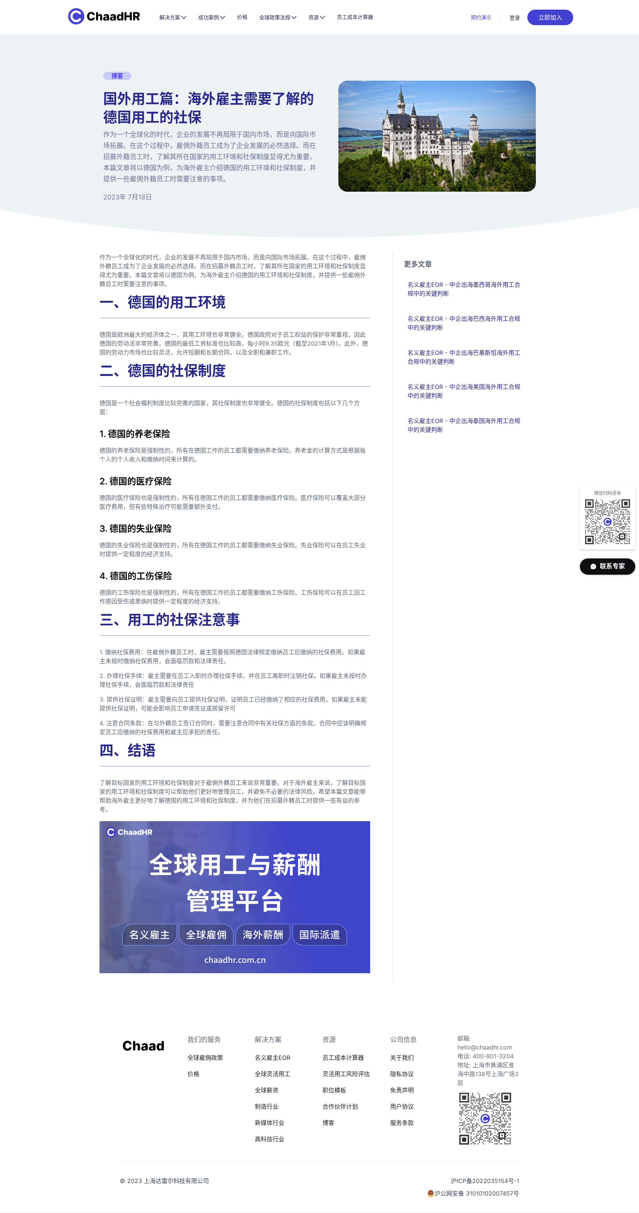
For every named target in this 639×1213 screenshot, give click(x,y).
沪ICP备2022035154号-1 (485, 1181)
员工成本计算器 (355, 17)
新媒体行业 (269, 1122)
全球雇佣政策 (205, 1057)
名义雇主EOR (272, 1057)
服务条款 (402, 1122)
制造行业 (266, 1106)
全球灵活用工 (272, 1074)
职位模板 (334, 1090)
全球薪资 (266, 1090)
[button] (172, 17)
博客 (328, 1122)
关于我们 (402, 1057)
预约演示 (481, 17)
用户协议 (402, 1106)
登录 (515, 17)
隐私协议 (402, 1074)
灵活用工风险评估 (346, 1074)
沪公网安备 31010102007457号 (477, 1193)
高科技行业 (269, 1139)
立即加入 (550, 17)
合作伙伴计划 (340, 1106)
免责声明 (402, 1090)
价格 (242, 17)
